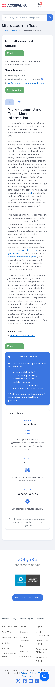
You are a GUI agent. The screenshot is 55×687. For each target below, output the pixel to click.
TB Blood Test (9, 626)
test (30, 193)
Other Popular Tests (9, 655)
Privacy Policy (28, 673)
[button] (42, 79)
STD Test (6, 643)
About (22, 626)
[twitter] (18, 682)
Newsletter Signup (41, 659)
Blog (21, 646)
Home (5, 30)
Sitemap (23, 651)
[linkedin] (37, 682)
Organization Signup (42, 642)
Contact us (25, 656)
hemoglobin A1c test (27, 250)
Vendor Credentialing (42, 633)
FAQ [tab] (18, 102)
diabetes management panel (22, 256)
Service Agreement (25, 639)
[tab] (9, 102)
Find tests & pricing (27, 597)
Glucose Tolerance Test (22, 335)
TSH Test (6, 648)
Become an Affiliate (42, 650)
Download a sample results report (28, 83)
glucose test (14, 253)
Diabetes (15, 30)
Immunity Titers (10, 637)
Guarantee (24, 632)
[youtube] (31, 682)
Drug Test (7, 632)
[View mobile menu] (48, 5)
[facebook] (25, 682)
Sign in (39, 626)
